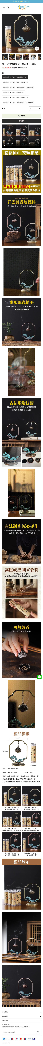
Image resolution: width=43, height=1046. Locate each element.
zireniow (8, 1043)
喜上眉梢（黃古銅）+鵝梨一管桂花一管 (15, 82)
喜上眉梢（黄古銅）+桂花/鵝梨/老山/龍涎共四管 (18, 87)
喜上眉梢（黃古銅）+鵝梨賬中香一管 (14, 77)
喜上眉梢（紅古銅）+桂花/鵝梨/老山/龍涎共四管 (18, 102)
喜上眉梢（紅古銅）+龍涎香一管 (13, 92)
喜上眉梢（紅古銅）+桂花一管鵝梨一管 (15, 97)
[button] (4, 7)
